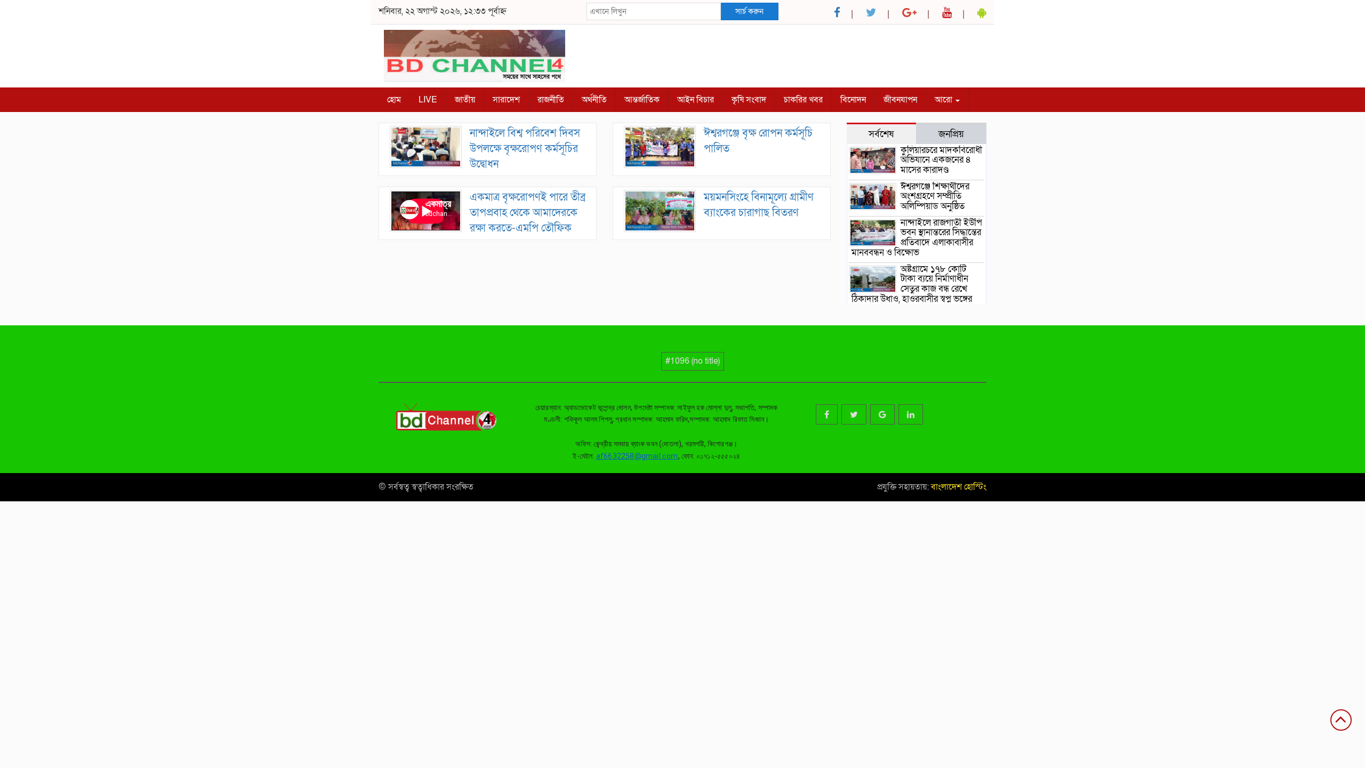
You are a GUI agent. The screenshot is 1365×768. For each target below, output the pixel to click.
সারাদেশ (506, 100)
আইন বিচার (695, 100)
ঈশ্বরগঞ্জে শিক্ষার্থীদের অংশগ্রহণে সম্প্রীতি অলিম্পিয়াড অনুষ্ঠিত (935, 196)
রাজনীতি (550, 100)
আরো (944, 100)
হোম (394, 100)
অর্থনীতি (594, 100)
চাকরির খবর (803, 100)
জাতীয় (465, 100)
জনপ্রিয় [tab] (951, 133)
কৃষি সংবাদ (749, 100)
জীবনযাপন (900, 100)
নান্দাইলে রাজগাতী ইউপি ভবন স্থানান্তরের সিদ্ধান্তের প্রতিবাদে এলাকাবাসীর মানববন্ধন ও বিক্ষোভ (917, 238)
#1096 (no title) (692, 361)
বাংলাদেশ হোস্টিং (957, 487)
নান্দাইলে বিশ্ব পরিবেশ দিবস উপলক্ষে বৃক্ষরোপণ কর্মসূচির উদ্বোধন (525, 148)
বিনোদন (853, 100)
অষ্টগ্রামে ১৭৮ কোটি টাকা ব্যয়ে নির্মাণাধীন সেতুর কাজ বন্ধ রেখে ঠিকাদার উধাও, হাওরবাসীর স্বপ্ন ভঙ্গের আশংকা (912, 289)
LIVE (428, 100)
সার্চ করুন (749, 11)
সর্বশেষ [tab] (881, 133)
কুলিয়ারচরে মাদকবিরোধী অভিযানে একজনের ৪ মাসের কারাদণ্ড (941, 160)
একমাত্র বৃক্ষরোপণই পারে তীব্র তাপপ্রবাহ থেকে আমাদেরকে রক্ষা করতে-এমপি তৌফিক (527, 212)
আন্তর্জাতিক (642, 100)
